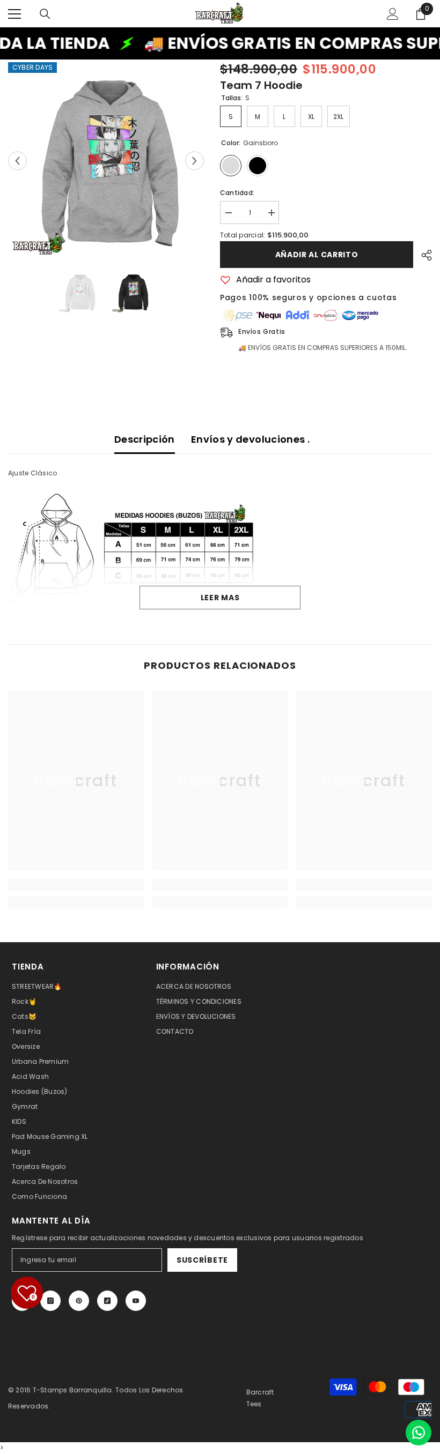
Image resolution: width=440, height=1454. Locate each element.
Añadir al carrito (316, 254)
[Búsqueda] (45, 14)
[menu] (14, 14)
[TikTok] (107, 1301)
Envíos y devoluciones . (250, 439)
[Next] (194, 161)
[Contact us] (418, 1432)
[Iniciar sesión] (393, 14)
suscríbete (202, 1260)
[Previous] (17, 161)
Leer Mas (220, 597)
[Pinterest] (79, 1301)
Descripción (144, 439)
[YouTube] (136, 1301)
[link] (76, 885)
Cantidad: (237, 192)
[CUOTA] (422, 255)
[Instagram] (50, 1301)
